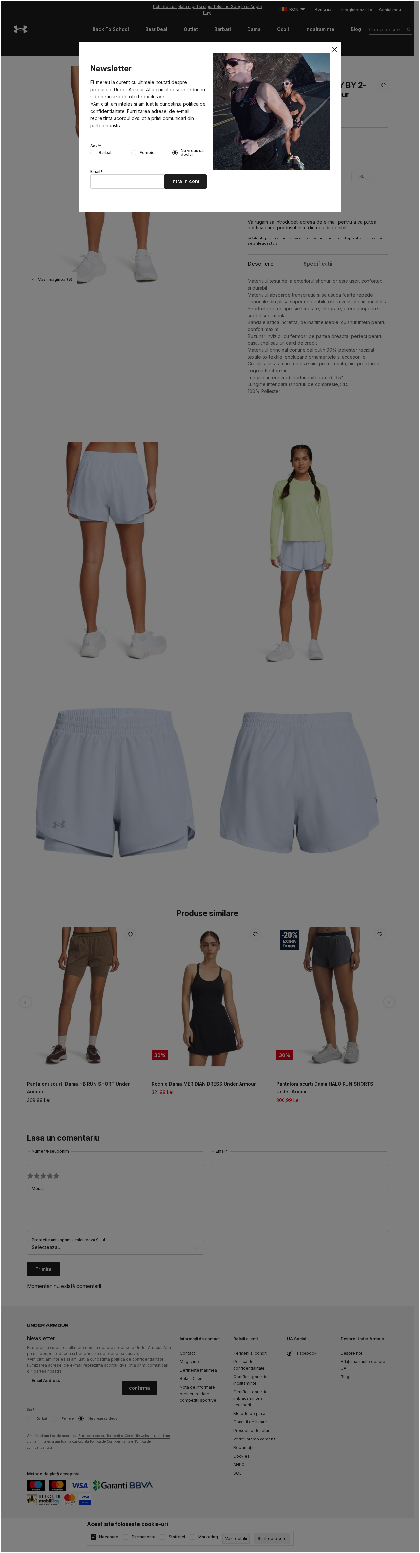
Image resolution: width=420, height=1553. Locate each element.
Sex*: (95, 146)
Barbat (105, 153)
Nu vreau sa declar (192, 152)
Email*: (97, 172)
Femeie (147, 153)
